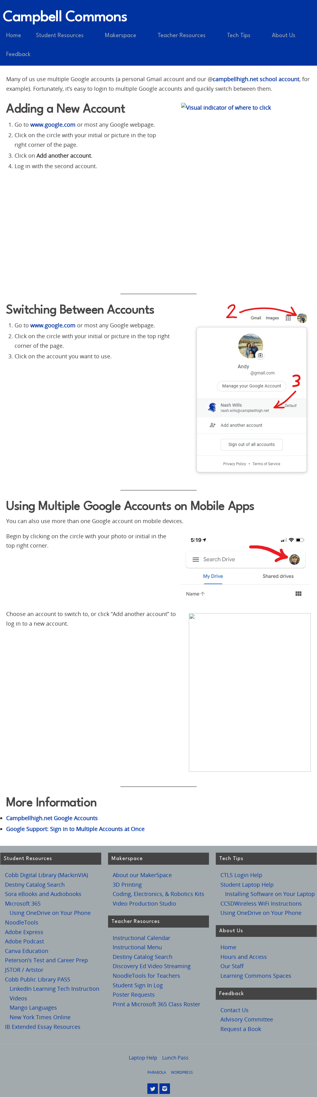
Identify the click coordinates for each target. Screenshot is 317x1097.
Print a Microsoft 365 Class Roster (156, 1004)
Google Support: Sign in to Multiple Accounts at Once (75, 829)
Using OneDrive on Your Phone (50, 912)
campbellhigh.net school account (256, 79)
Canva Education (26, 951)
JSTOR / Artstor (24, 969)
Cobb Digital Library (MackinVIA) (46, 875)
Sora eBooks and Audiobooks (43, 894)
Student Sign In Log (138, 985)
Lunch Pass (175, 1057)
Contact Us (234, 1010)
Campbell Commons (65, 17)
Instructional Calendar (141, 938)
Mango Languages (33, 1007)
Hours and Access (243, 956)
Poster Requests (134, 994)
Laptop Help (143, 1057)
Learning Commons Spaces (255, 975)
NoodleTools (21, 922)
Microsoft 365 (23, 903)
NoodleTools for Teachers (146, 975)
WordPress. (182, 1072)
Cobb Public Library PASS (37, 979)
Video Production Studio (144, 903)
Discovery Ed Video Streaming (152, 966)
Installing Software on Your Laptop (270, 894)
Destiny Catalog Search (35, 884)
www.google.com (53, 124)
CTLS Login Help (241, 875)
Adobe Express (24, 932)
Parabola (156, 1072)
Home (228, 947)
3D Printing (127, 884)
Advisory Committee (246, 1019)
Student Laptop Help (247, 884)
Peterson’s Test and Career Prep (46, 960)
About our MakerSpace (142, 875)
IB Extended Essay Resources (42, 1026)
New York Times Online (40, 1017)
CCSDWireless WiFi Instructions (261, 903)
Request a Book (240, 1029)
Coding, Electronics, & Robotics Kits (158, 894)
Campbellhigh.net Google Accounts (52, 818)
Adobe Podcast (24, 941)
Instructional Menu (137, 947)
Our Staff (232, 966)
